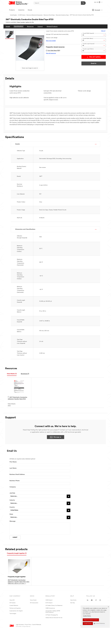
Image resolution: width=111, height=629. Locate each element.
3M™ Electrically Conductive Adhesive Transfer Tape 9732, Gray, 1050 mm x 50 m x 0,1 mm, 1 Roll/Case (19, 581)
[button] (99, 623)
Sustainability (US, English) (16, 610)
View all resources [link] (51, 53)
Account (97, 10)
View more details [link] (51, 40)
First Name (13, 462)
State (11, 514)
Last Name (13, 468)
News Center (33, 600)
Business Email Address (17, 474)
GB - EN (96, 2)
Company (13, 487)
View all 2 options (95, 57)
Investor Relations (14, 605)
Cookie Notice (87, 616)
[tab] (12, 374)
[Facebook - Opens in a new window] (96, 600)
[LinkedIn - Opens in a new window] (87, 600)
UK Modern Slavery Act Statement (54, 605)
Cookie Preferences (36, 624)
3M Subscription (34, 602)
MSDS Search (49, 600)
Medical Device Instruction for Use (54, 617)
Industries (21, 10)
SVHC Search (49, 602)
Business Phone (15, 480)
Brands (30, 10)
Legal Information (20, 624)
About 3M (12, 600)
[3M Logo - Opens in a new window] (18, 3)
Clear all (103, 30)
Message (12, 521)
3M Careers (12, 602)
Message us (57, 437)
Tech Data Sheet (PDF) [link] (54, 50)
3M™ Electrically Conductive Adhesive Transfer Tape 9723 (17, 398)
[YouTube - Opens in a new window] (91, 600)
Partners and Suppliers (15, 608)
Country (12, 507)
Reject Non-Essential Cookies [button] (90, 619)
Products (12, 10)
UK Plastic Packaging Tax (52, 615)
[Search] (83, 3)
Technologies (13, 613)
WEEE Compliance (50, 608)
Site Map (72, 602)
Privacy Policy (28, 624)
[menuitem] (8, 26)
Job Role (12, 493)
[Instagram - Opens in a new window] (100, 600)
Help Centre (73, 600)
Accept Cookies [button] (87, 623)
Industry (12, 500)
